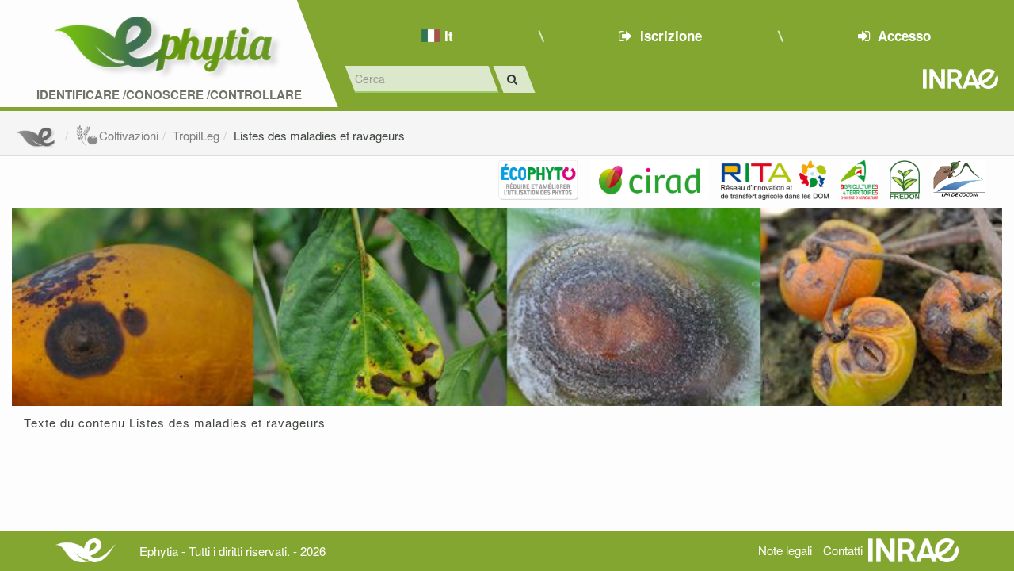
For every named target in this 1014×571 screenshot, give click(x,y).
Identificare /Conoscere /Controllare (169, 94)
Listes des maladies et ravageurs (319, 135)
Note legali (785, 550)
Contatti (843, 550)
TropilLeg (196, 135)
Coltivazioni (128, 135)
